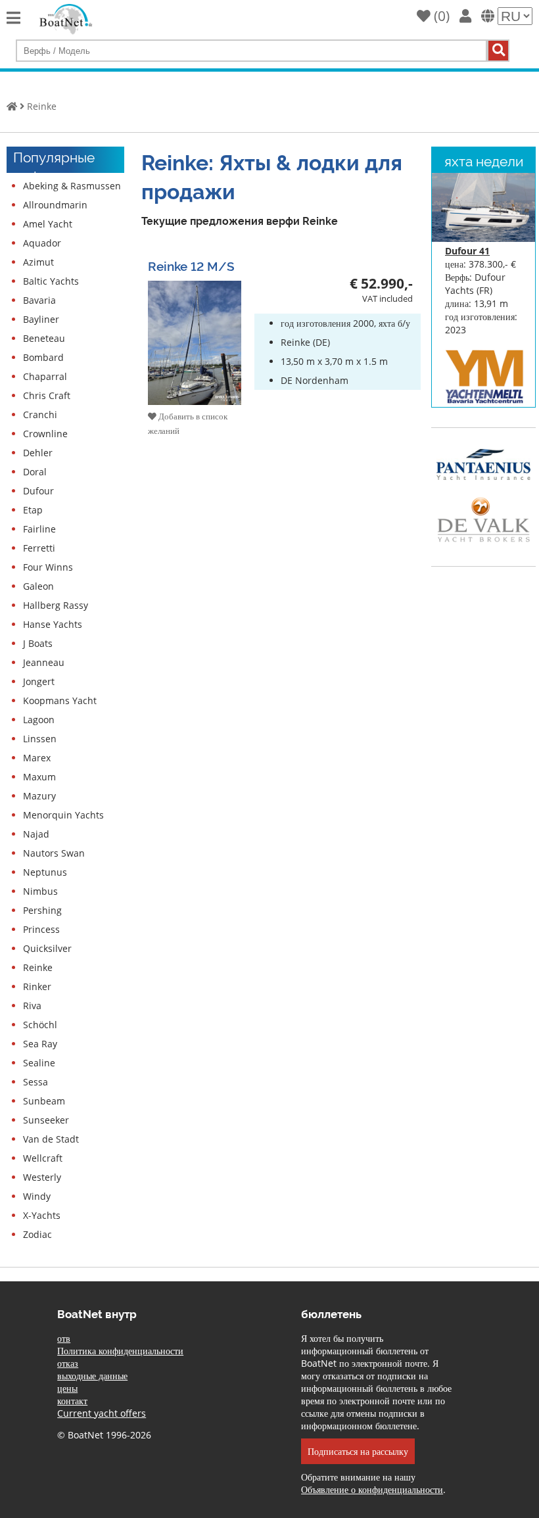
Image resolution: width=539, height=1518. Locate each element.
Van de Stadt (51, 1139)
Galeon (38, 586)
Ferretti (39, 548)
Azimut (38, 262)
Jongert (39, 681)
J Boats (38, 643)
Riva (32, 1005)
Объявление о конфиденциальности (372, 1489)
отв (63, 1338)
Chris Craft (46, 395)
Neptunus (45, 872)
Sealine (39, 1062)
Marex (37, 757)
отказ (67, 1363)
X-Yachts (41, 1215)
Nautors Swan (54, 853)
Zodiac (37, 1234)
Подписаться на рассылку (358, 1451)
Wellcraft (42, 1158)
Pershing (42, 910)
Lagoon (39, 719)
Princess (41, 929)
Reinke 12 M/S (191, 265)
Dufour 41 (467, 251)
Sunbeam (44, 1101)
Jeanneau (43, 662)
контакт (72, 1400)
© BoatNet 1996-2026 (104, 1435)
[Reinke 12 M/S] (194, 401)
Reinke (42, 106)
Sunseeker (46, 1120)
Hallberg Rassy (55, 605)
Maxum (39, 777)
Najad (36, 834)
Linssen (40, 738)
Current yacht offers (101, 1413)
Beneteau (44, 338)
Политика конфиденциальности (120, 1350)
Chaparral (45, 376)
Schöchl (40, 1024)
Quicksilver (47, 948)
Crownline (45, 433)
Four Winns (48, 567)
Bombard (43, 357)
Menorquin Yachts (63, 815)
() (440, 16)
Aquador (42, 243)
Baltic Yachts (51, 281)
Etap (33, 510)
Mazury (39, 796)
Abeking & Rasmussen (72, 185)
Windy (37, 1196)
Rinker (37, 986)
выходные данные (92, 1375)
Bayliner (41, 319)
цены (67, 1388)
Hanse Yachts (52, 624)
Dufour (38, 491)
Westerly (42, 1177)
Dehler (38, 452)
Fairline (39, 529)
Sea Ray (40, 1043)
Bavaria (39, 300)
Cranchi (40, 414)
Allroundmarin (55, 205)
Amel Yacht (47, 224)
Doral (35, 471)
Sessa (35, 1082)
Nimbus (40, 891)
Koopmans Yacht (60, 700)
